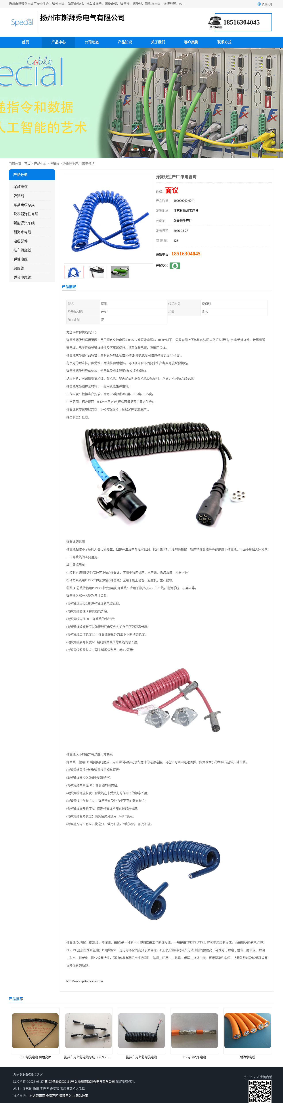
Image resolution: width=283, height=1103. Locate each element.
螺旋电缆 (20, 187)
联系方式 (224, 42)
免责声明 (52, 1095)
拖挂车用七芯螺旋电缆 (90, 1057)
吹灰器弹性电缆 (25, 214)
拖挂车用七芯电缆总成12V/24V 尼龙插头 (41, 1057)
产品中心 (59, 42)
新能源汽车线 (24, 223)
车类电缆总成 (24, 205)
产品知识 (125, 42)
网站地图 (82, 1095)
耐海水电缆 (22, 232)
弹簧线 (54, 163)
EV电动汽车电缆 (143, 1057)
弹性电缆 (20, 259)
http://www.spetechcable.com (84, 981)
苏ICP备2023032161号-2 (60, 1081)
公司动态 (92, 42)
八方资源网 (37, 1095)
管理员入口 (67, 1095)
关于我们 (158, 42)
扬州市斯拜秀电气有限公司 (96, 1081)
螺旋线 (18, 268)
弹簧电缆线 (22, 277)
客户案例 (191, 42)
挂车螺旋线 (22, 250)
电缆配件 (20, 241)
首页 (25, 42)
